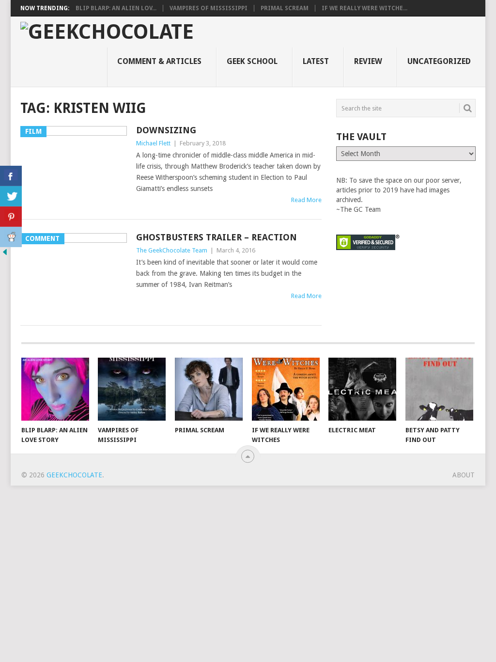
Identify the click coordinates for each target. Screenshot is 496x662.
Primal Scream (285, 8)
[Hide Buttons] (5, 254)
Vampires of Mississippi (209, 8)
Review (368, 61)
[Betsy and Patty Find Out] (439, 389)
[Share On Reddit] (11, 237)
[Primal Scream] (209, 389)
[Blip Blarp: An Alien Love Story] (55, 389)
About (463, 475)
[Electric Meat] (362, 389)
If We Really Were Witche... (364, 8)
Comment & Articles (159, 61)
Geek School (252, 61)
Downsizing (166, 130)
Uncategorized (439, 61)
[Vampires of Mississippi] (132, 389)
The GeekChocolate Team (171, 250)
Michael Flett (153, 143)
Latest (316, 61)
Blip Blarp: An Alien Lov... (116, 8)
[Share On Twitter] (11, 196)
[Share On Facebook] (11, 176)
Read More (306, 200)
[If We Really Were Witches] (286, 389)
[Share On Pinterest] (11, 216)
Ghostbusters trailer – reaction (216, 237)
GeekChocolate (74, 475)
